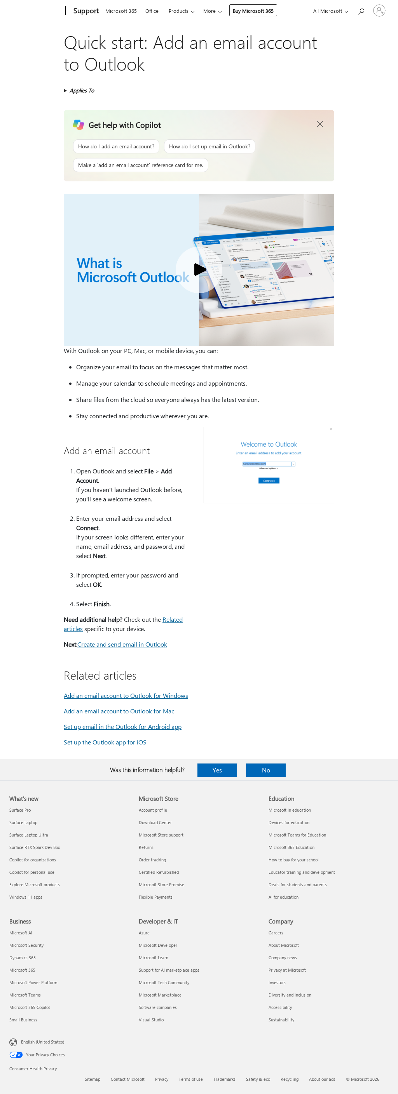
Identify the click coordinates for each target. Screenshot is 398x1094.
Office (152, 10)
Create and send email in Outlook (122, 644)
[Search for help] (361, 10)
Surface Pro (20, 810)
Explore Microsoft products (34, 884)
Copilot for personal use (31, 872)
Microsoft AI (20, 933)
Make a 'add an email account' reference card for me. (140, 165)
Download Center (155, 822)
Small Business (23, 1020)
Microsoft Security (26, 945)
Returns (146, 847)
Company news (283, 957)
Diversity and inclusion (290, 995)
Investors (277, 982)
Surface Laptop (23, 822)
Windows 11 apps (25, 897)
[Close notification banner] (320, 124)
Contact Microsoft (128, 1079)
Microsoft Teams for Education (297, 835)
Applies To (82, 90)
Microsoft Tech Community (164, 982)
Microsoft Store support (161, 835)
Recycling (289, 1079)
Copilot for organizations (32, 860)
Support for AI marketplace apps (169, 970)
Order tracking (152, 860)
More (209, 10)
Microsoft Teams (25, 995)
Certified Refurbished (159, 872)
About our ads (322, 1079)
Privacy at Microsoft (287, 970)
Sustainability (281, 1020)
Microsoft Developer (158, 945)
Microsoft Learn (153, 957)
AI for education (283, 897)
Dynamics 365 (22, 957)
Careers (276, 933)
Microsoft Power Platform (33, 982)
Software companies (158, 1007)
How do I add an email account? (116, 146)
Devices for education (289, 822)
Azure (144, 933)
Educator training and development (302, 872)
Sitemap (92, 1079)
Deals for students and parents (298, 884)
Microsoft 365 (121, 10)
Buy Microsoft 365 (253, 10)
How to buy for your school (294, 860)
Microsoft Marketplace (160, 995)
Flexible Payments (156, 897)
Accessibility (280, 1007)
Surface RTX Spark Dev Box (34, 847)
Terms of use (191, 1079)
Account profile (153, 810)
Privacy (161, 1079)
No (266, 770)
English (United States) (42, 1042)
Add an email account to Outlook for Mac (119, 711)
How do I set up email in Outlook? (209, 146)
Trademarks (224, 1079)
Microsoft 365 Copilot (29, 1007)
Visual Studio (151, 1020)
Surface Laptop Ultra (28, 835)
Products (179, 10)
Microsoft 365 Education (291, 847)
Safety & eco (258, 1079)
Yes (217, 770)
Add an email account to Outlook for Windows (126, 695)
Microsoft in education (290, 810)
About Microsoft (284, 945)
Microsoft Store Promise (161, 884)
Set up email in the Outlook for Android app (123, 726)
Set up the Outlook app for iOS (105, 742)
